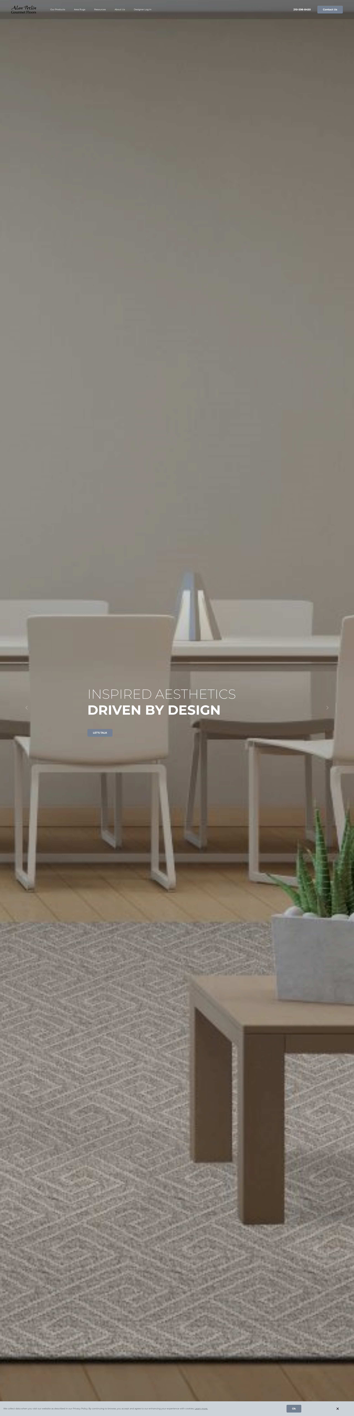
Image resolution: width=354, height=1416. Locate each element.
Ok (294, 1408)
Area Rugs (79, 9)
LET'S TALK (100, 732)
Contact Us (330, 9)
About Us (120, 9)
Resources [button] (100, 9)
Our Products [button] (57, 9)
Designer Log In (142, 9)
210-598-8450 (302, 9)
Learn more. (201, 1408)
